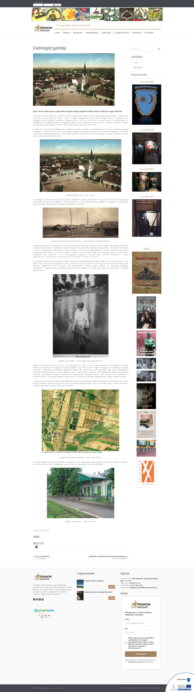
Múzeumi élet (78, 32)
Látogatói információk (122, 32)
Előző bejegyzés (40, 558)
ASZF (158, 688)
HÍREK (127, 688)
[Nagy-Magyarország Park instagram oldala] (42, 599)
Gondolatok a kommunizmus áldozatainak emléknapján (107, 556)
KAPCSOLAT (142, 688)
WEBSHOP (133, 688)
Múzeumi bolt (137, 32)
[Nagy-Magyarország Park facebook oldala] (39, 599)
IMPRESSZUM (151, 688)
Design (51, 688)
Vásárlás (111, 587)
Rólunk (57, 32)
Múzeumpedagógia (92, 32)
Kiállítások (66, 32)
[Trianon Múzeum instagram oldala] (37, 599)
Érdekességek (106, 32)
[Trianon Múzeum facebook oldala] (34, 599)
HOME (122, 688)
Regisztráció (39, 2)
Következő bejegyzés (118, 558)
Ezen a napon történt (42, 556)
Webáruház (138, 67)
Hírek (135, 62)
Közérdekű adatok (59, 688)
